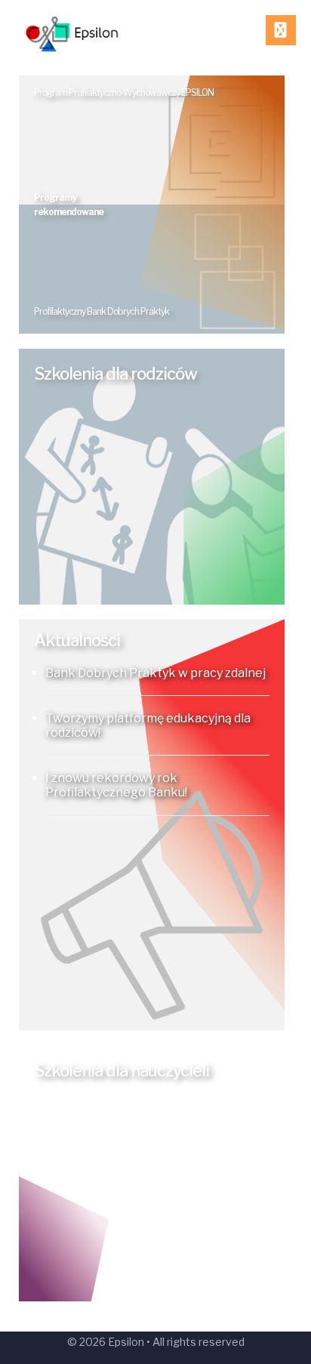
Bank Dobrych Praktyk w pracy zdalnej (155, 673)
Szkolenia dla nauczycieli (121, 1070)
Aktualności (77, 640)
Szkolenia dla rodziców (115, 373)
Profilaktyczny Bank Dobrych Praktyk (101, 311)
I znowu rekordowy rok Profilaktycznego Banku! (116, 785)
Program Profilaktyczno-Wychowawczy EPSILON (124, 92)
